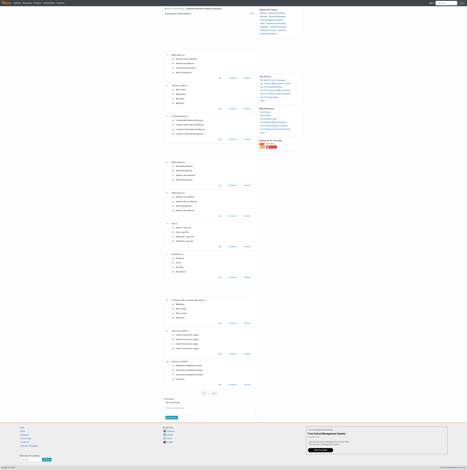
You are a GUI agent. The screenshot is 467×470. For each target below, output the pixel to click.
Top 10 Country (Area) (269, 97)
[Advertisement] (210, 34)
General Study (49, 3)
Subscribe (46, 460)
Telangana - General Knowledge (273, 27)
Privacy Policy (25, 438)
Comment (233, 78)
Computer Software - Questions (273, 30)
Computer (37, 3)
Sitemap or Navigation (29, 446)
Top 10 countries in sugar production (275, 94)
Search (461, 3)
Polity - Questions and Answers (273, 23)
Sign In (432, 3)
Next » (214, 393)
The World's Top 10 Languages (273, 80)
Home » (169, 9)
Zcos (6, 3)
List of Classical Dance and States (274, 126)
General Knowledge (268, 34)
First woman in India (268, 119)
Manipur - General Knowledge (272, 13)
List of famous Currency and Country (275, 129)
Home (22, 431)
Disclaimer (24, 435)
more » (263, 101)
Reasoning (27, 3)
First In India (265, 112)
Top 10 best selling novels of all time (275, 83)
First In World (265, 115)
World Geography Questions (271, 20)
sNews (458, 467)
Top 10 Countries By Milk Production (275, 90)
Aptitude (17, 3)
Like (219, 78)
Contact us (24, 442)
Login (464, 467)
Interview (60, 3)
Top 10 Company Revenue (271, 87)
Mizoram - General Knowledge (272, 16)
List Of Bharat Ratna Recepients (273, 122)
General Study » (179, 9)
